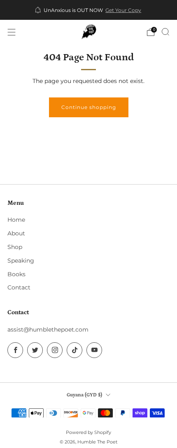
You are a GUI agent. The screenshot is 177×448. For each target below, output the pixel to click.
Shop (14, 247)
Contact (18, 287)
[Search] (165, 32)
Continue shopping (88, 107)
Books (16, 274)
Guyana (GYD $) (84, 395)
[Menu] (11, 32)
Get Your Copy (123, 10)
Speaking (20, 260)
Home (16, 219)
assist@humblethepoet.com (47, 329)
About (16, 233)
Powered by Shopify (88, 432)
